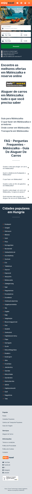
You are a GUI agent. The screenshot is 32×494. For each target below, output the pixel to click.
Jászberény (9, 367)
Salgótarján (8, 318)
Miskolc (7, 235)
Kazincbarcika (9, 381)
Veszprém (8, 276)
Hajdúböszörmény (11, 336)
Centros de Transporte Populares (12, 422)
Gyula (7, 346)
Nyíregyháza (9, 245)
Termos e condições (8, 442)
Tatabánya (8, 266)
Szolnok (7, 259)
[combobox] (16, 28)
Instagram (7, 470)
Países (4, 416)
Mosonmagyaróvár (11, 322)
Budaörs (7, 353)
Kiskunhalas (9, 374)
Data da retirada (6, 33)
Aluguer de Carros (7, 434)
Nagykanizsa (9, 290)
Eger (6, 287)
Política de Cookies (8, 449)
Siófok (7, 385)
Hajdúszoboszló (10, 388)
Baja (6, 315)
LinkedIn (6, 472)
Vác (6, 308)
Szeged (7, 228)
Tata (6, 399)
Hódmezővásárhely (11, 301)
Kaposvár (8, 273)
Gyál (6, 392)
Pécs (6, 242)
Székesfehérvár (10, 252)
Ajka (6, 360)
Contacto (5, 452)
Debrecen (8, 231)
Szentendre (8, 378)
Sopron (7, 269)
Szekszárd (8, 332)
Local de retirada (6, 26)
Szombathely (9, 256)
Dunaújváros (9, 294)
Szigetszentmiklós (11, 304)
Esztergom (8, 357)
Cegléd (7, 311)
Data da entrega (6, 39)
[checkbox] (1, 51)
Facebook (7, 465)
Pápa (6, 339)
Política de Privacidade (9, 445)
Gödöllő (7, 329)
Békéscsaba (9, 280)
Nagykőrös (8, 395)
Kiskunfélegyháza (11, 350)
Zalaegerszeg (9, 283)
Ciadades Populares (8, 419)
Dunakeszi (8, 297)
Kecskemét (8, 249)
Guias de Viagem (7, 425)
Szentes (7, 371)
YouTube (7, 462)
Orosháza (8, 364)
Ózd (6, 325)
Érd (6, 263)
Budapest (8, 224)
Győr (6, 238)
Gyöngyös (8, 343)
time (21, 33)
